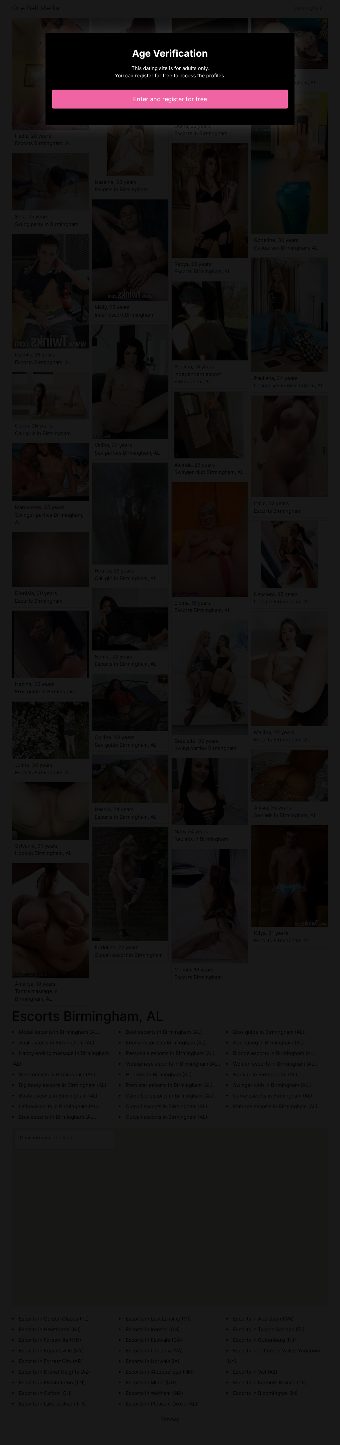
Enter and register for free (170, 99)
